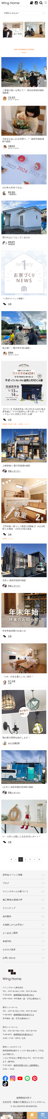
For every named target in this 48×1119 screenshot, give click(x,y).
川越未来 (11, 146)
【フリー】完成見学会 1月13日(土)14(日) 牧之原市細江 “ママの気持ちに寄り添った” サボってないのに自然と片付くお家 (24, 411)
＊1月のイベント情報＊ (13, 298)
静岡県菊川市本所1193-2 (24, 995)
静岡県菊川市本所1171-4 (24, 1015)
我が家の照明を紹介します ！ (16, 738)
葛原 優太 (11, 192)
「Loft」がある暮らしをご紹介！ (18, 676)
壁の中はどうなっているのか (16, 237)
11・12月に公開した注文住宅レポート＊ (21, 836)
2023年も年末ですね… (13, 187)
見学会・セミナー (24, 424)
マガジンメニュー (11, 13)
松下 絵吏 (11, 681)
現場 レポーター (14, 471)
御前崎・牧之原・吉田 (9, 424)
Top (43, 1103)
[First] (11, 859)
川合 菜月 (11, 97)
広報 (9, 304)
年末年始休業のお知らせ (14, 631)
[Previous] (16, 859)
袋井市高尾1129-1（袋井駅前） (26, 1065)
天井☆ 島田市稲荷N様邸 (14, 580)
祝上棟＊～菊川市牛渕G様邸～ (17, 348)
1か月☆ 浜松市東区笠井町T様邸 (17, 787)
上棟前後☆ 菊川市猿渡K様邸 (16, 466)
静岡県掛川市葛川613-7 (23, 1035)
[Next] (34, 859)
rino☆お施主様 (14, 743)
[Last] (39, 859)
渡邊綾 (10, 352)
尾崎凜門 (11, 242)
